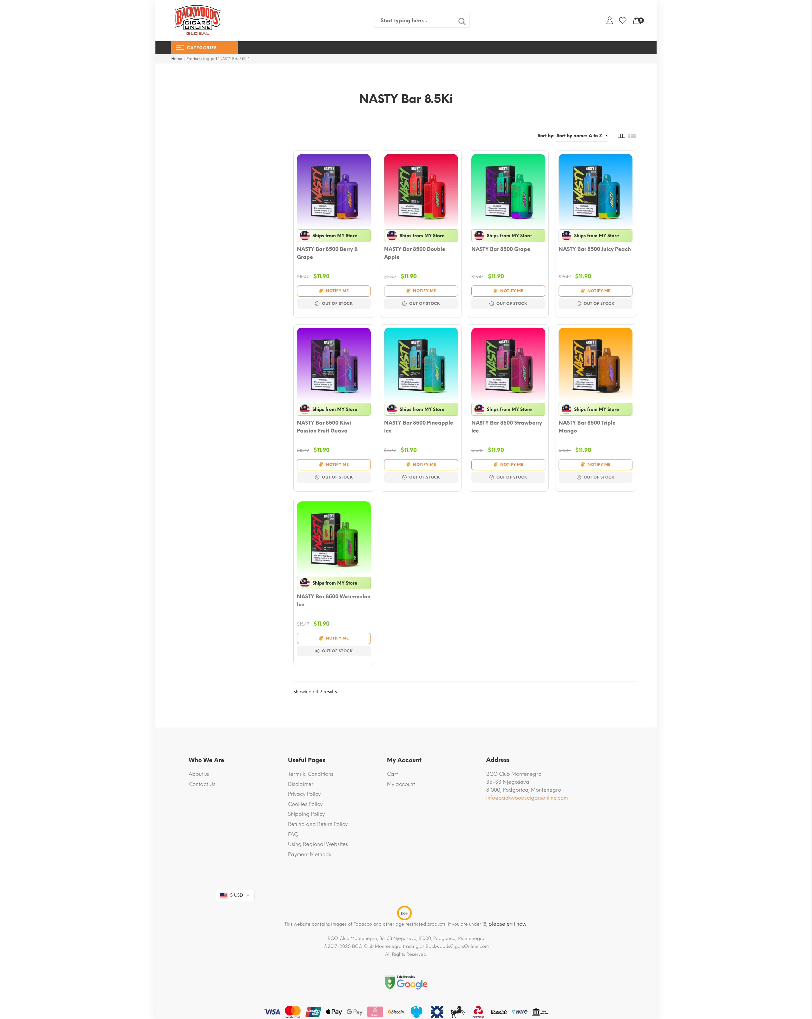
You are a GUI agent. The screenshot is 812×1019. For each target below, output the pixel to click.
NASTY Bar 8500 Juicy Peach (595, 249)
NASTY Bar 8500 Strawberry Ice (506, 427)
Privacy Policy (304, 794)
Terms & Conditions (310, 774)
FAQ (293, 834)
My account (401, 784)
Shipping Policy (306, 814)
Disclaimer (300, 784)
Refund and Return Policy (318, 824)
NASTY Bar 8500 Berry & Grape (327, 253)
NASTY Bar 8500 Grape (500, 249)
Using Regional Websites (318, 844)
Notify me (337, 291)
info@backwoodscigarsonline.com (527, 798)
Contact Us (202, 784)
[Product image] (334, 191)
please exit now (507, 924)
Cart (392, 774)
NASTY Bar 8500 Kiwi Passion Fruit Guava (324, 427)
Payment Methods (309, 854)
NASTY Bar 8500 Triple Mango (587, 427)
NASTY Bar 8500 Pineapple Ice (418, 427)
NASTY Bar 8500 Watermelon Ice (333, 600)
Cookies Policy (305, 804)
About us (199, 774)
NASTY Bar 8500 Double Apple (414, 253)
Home (176, 59)
